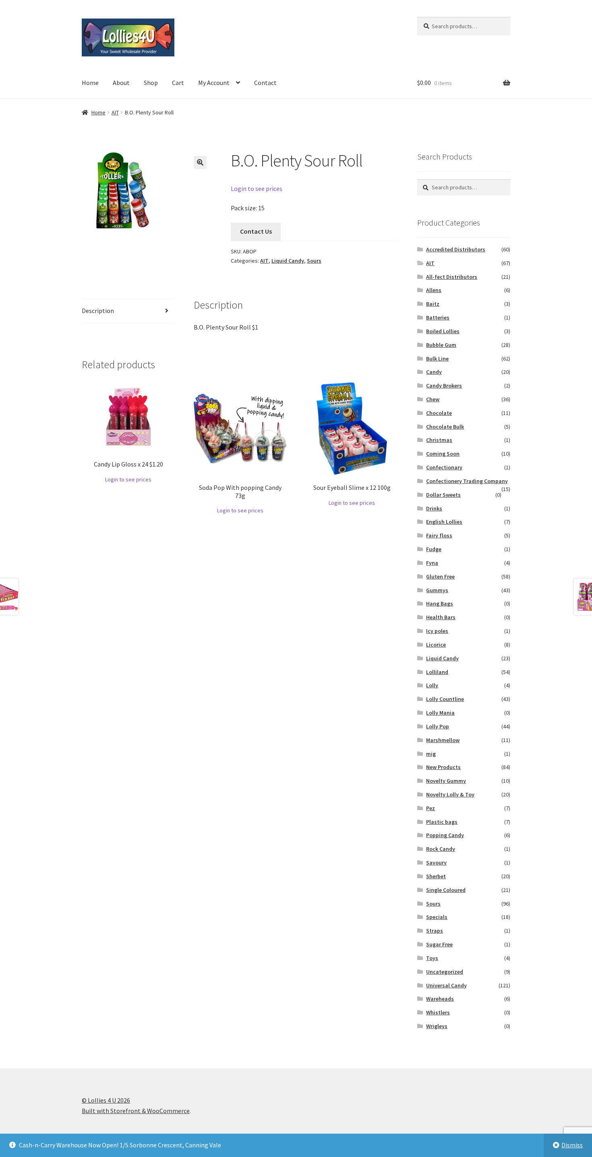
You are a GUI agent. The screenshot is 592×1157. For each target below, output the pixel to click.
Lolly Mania (440, 712)
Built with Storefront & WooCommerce (136, 1111)
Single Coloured (446, 890)
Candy (434, 371)
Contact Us (256, 231)
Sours (314, 260)
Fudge (433, 549)
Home (90, 83)
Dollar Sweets (443, 494)
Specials (436, 917)
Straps (434, 930)
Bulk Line (437, 358)
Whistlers (438, 1012)
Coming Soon (443, 453)
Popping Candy (445, 835)
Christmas (439, 440)
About (121, 83)
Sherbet (436, 876)
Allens (433, 290)
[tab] (128, 311)
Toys (432, 958)
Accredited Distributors (455, 249)
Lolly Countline (445, 699)
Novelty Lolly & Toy (450, 794)
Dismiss (572, 1145)
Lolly (432, 685)
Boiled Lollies (443, 331)
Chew (432, 399)
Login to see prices (256, 189)
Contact (265, 83)
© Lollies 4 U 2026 (106, 1100)
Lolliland (437, 672)
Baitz (432, 303)
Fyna (432, 562)
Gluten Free (440, 576)
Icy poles (437, 630)
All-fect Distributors (451, 276)
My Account (214, 83)
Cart (178, 83)
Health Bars (440, 617)
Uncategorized (444, 971)
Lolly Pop (437, 726)
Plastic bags (441, 821)
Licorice (436, 644)
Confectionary (444, 467)
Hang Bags (439, 603)
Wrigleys (436, 1026)
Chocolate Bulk (445, 426)
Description (98, 311)
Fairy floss (439, 535)
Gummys (437, 590)
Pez (430, 808)
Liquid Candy (287, 260)
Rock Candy (440, 848)
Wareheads (440, 998)
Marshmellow (443, 740)
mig (431, 753)
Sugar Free (439, 944)
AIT (115, 112)
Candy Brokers (444, 385)
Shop (151, 83)
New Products (443, 767)
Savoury (436, 862)
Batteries (437, 317)
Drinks (434, 508)
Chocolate (439, 413)
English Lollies (444, 521)
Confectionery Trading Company (467, 481)
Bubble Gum (441, 344)
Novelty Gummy (446, 780)
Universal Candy (446, 985)
